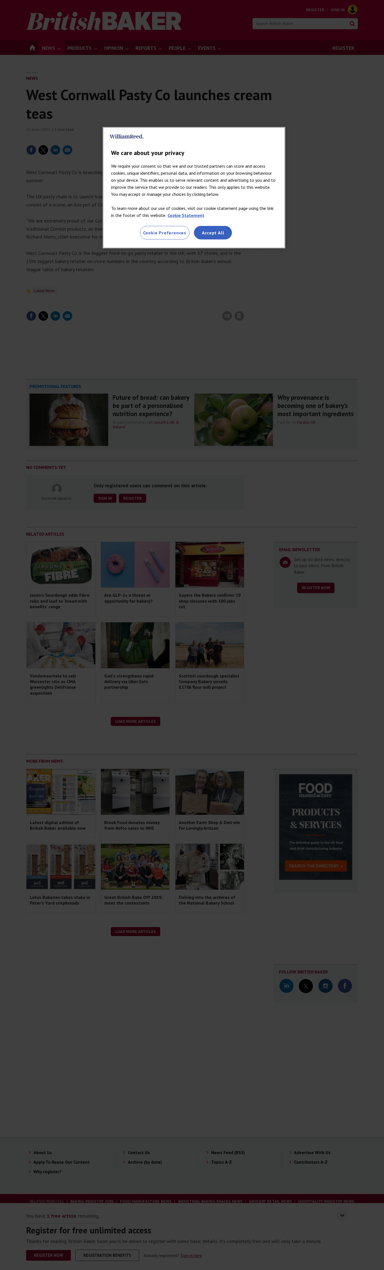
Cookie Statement (186, 215)
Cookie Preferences (164, 232)
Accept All (213, 232)
